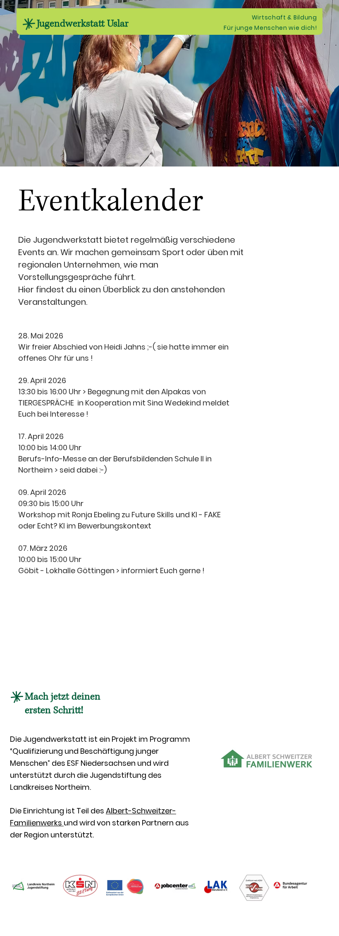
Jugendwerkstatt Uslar (83, 23)
